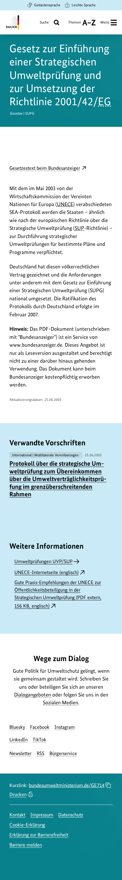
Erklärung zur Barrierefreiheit (38, 835)
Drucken (18, 794)
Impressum (41, 815)
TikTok (39, 740)
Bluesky (17, 727)
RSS (40, 753)
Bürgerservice (63, 753)
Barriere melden (25, 845)
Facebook (39, 727)
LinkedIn (18, 740)
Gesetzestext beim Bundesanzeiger (47, 168)
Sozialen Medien (60, 702)
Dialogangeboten (32, 694)
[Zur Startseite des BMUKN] (12, 22)
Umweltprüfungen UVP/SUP (43, 561)
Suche (44, 22)
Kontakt (17, 815)
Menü (104, 22)
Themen (74, 24)
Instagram (64, 727)
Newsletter (20, 753)
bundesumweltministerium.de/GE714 (66, 785)
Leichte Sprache (84, 5)
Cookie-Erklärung (27, 825)
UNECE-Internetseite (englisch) (46, 572)
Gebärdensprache (47, 5)
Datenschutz (70, 815)
